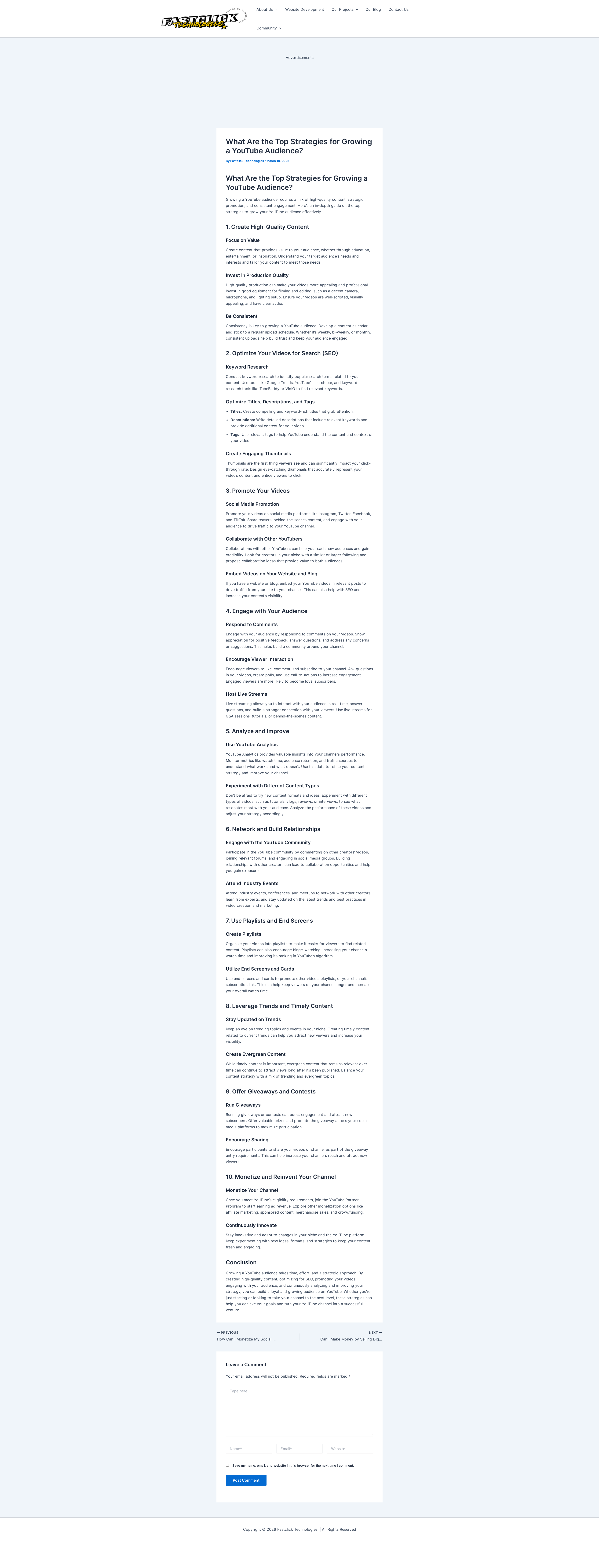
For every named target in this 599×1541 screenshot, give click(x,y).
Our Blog (373, 9)
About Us (264, 9)
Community (266, 28)
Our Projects (343, 9)
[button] (275, 9)
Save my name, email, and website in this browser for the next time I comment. (293, 1465)
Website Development (304, 9)
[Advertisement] (299, 93)
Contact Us (398, 9)
